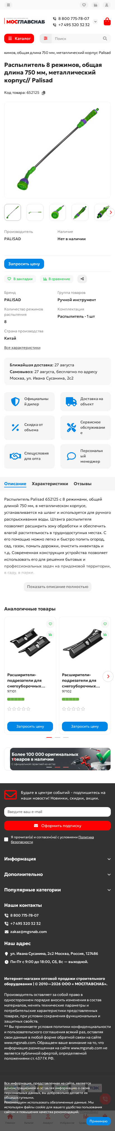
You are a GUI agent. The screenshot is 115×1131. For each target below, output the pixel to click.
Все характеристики (22, 347)
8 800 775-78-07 (73, 18)
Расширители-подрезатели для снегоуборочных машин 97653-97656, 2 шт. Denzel (84, 680)
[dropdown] (8, 5)
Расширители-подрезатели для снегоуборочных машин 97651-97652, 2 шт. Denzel (29, 680)
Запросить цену (24, 263)
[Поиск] (105, 38)
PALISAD (12, 238)
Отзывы (83, 483)
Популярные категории (32, 890)
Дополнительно (23, 874)
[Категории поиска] (46, 38)
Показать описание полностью (57, 586)
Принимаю (98, 1121)
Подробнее (89, 1112)
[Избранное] (84, 5)
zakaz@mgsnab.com (28, 931)
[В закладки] (50, 624)
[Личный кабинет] (106, 5)
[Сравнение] (95, 5)
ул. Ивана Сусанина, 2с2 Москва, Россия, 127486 (54, 953)
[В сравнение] (50, 634)
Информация (20, 859)
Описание (15, 483)
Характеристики (50, 483)
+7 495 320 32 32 (74, 24)
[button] (4, 212)
